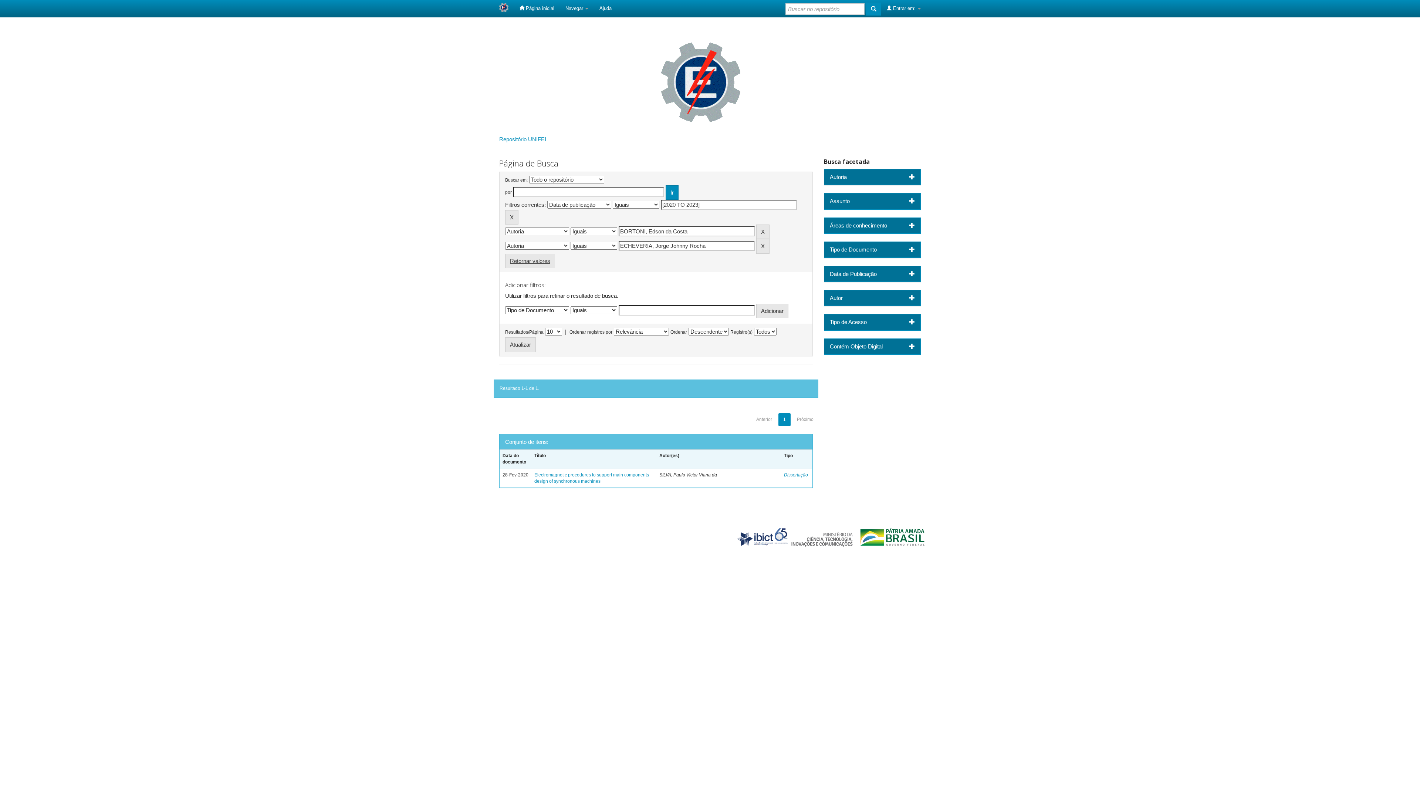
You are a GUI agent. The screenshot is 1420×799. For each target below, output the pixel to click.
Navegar (575, 8)
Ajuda (605, 8)
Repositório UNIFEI (522, 139)
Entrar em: (904, 8)
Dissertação (796, 475)
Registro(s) (741, 332)
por (508, 192)
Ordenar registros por (590, 332)
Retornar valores (530, 261)
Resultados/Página (524, 332)
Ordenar (678, 332)
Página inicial (539, 8)
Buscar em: (516, 180)
